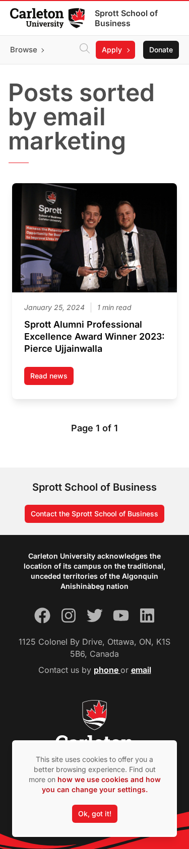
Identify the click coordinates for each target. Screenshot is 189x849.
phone (107, 670)
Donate (161, 49)
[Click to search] (85, 50)
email (141, 670)
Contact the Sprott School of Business (94, 513)
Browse (23, 49)
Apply (112, 49)
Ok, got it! (94, 813)
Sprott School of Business (126, 18)
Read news (52, 378)
